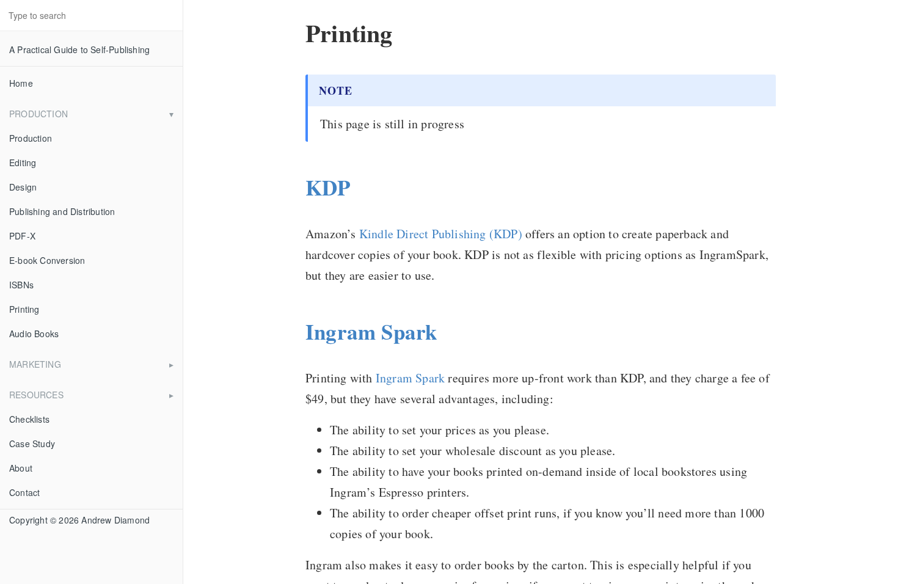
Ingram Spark (371, 331)
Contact (24, 492)
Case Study (32, 443)
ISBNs (21, 285)
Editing (22, 162)
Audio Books (34, 333)
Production (38, 114)
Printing (24, 309)
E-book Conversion (47, 260)
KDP (328, 187)
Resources (36, 395)
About (20, 468)
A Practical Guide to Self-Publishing (79, 49)
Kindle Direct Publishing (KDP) (440, 233)
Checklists (29, 419)
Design (23, 187)
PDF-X (22, 236)
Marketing (35, 364)
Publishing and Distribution (62, 211)
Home (21, 83)
